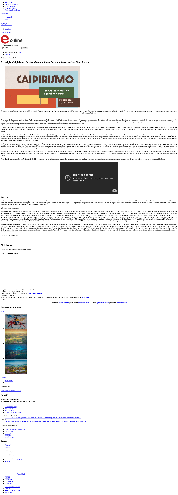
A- (18, 52)
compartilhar (9, 381)
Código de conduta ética (13, 412)
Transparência (9, 410)
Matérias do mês (6, 32)
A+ (20, 52)
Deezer (7, 476)
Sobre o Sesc (9, 2)
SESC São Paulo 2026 (12, 490)
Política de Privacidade (12, 10)
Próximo (3, 377)
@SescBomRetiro (103, 303)
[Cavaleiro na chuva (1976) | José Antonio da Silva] (16, 328)
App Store (8, 479)
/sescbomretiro (64, 303)
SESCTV (8, 435)
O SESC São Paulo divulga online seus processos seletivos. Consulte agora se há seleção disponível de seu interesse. (43, 418)
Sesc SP (6, 24)
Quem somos (9, 405)
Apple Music (21, 474)
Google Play (9, 481)
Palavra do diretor (10, 407)
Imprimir (8, 54)
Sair (6, 19)
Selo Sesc (8, 433)
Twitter (19, 459)
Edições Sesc (9, 431)
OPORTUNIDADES (12, 4)
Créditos (7, 489)
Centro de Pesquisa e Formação (15, 429)
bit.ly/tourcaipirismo (35, 293)
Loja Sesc (8, 29)
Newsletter (8, 483)
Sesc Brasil (8, 492)
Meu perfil (8, 17)
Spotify (7, 478)
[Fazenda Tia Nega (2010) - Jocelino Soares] (16, 343)
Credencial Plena (10, 8)
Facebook (8, 445)
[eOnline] (11, 43)
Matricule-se (9, 408)
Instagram (8, 447)
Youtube (7, 461)
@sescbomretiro (83, 303)
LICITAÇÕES (10, 6)
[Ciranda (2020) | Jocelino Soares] (16, 358)
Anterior (3, 311)
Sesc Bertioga (9, 437)
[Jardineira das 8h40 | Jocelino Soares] (16, 374)
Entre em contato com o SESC (11, 391)
